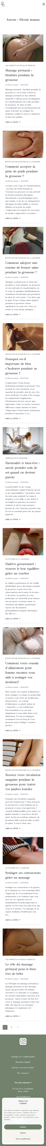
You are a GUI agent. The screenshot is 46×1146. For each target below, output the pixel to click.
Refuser (23, 1133)
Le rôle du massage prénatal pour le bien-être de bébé (21, 969)
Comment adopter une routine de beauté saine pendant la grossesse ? (22, 267)
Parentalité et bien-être (16, 458)
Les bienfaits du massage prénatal (20, 65)
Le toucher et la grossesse (17, 559)
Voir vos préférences (23, 1139)
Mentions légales (23, 1062)
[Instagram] (23, 1042)
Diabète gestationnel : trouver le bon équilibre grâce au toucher (22, 568)
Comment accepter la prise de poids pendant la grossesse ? (21, 171)
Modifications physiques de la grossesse (22, 162)
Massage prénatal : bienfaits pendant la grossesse (19, 75)
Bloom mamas (13, 85)
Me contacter (23, 1073)
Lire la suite (12, 122)
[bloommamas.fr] (4, 4)
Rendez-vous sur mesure (23, 1067)
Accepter (23, 1127)
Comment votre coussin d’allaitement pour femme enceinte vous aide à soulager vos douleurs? (22, 672)
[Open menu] (43, 4)
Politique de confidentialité (23, 1057)
